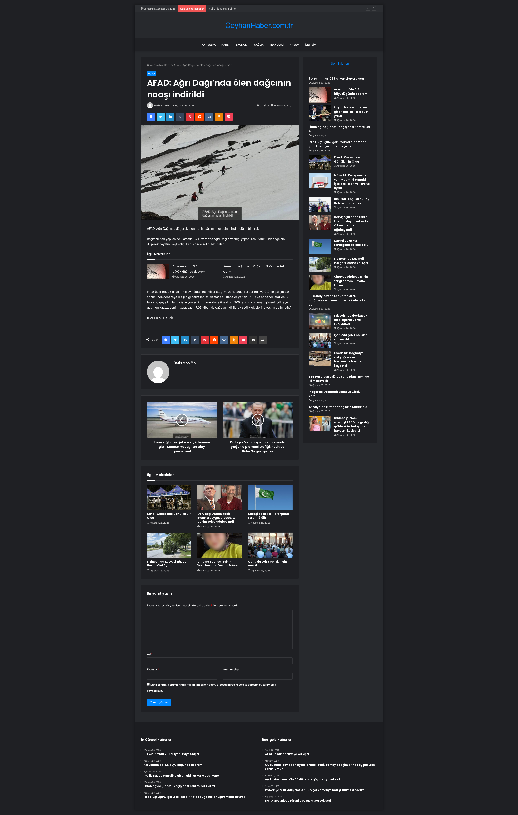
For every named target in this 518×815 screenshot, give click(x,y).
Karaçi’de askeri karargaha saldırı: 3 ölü (268, 516)
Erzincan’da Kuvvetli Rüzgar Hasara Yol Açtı (167, 563)
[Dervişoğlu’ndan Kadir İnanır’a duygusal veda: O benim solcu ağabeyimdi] (219, 497)
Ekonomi (242, 44)
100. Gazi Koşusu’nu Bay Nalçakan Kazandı (351, 201)
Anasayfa (209, 44)
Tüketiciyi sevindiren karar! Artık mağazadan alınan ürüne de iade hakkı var (337, 300)
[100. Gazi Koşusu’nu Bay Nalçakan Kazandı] (320, 204)
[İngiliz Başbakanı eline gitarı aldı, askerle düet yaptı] (320, 113)
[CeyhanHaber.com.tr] (259, 25)
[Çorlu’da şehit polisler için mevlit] (270, 545)
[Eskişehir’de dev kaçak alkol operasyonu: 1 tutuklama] (320, 321)
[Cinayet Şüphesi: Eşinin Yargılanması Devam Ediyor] (219, 545)
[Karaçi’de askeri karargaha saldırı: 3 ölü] (270, 497)
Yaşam (294, 44)
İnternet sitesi (232, 669)
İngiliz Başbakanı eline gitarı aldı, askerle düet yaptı (240, 8)
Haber (225, 44)
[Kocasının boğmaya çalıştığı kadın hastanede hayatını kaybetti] (320, 358)
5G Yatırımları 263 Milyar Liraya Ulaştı (336, 79)
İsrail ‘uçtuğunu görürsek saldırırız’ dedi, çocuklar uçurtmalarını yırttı (338, 144)
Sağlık (259, 44)
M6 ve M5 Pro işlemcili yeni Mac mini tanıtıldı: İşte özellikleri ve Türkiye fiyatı (352, 181)
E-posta (153, 669)
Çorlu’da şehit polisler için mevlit (267, 563)
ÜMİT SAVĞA (162, 105)
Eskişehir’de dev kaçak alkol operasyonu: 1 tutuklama (350, 319)
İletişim (310, 44)
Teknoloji (276, 44)
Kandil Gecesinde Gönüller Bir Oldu (169, 516)
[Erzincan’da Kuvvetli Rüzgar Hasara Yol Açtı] (169, 545)
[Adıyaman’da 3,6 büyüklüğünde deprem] (158, 271)
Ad (150, 654)
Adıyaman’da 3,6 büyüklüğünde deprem (350, 91)
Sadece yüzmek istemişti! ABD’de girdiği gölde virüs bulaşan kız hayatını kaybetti (351, 424)
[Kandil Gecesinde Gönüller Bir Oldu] (169, 497)
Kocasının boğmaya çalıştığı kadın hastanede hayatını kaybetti (349, 359)
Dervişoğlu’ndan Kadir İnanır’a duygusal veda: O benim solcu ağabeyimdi (216, 518)
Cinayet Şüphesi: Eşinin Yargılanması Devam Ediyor (217, 563)
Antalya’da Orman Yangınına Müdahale (338, 407)
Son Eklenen (340, 63)
